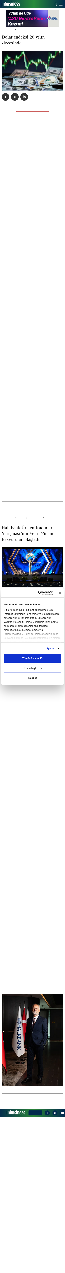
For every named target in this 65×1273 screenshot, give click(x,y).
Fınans (19, 29)
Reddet (32, 677)
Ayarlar (50, 648)
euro (5, 460)
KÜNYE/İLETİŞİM (35, 1268)
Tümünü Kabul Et (32, 658)
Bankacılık (31, 577)
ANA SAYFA (7, 29)
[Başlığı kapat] (60, 593)
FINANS (19, 577)
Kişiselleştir (31, 668)
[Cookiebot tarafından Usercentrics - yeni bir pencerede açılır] (39, 593)
